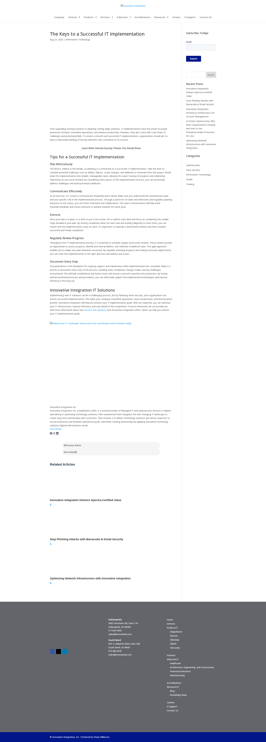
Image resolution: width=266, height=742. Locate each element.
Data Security (193, 170)
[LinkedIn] (57, 432)
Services (72, 17)
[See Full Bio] (63, 429)
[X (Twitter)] (54, 432)
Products (88, 17)
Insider (189, 179)
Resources (159, 17)
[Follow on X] (58, 651)
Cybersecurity (193, 165)
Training (190, 184)
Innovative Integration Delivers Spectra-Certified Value (199, 92)
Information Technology (78, 39)
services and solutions (95, 309)
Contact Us (206, 17)
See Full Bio (56, 429)
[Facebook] (51, 432)
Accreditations (142, 17)
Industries (122, 17)
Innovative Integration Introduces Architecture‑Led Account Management (200, 113)
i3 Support (190, 17)
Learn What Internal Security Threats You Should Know (111, 148)
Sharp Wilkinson (101, 737)
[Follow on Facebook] (52, 651)
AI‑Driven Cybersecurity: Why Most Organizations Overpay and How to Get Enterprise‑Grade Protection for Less (200, 128)
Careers (176, 17)
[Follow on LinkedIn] (64, 651)
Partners (105, 17)
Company (59, 17)
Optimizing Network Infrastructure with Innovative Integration (201, 144)
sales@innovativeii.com (120, 634)
